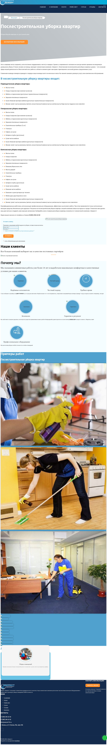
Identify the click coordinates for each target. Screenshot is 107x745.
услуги (24, 690)
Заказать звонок (92, 685)
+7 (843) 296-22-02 (6, 717)
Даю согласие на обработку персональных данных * (19, 231)
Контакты (102, 7)
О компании (53, 7)
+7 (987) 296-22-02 (6, 719)
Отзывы (92, 7)
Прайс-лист (74, 7)
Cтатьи (83, 7)
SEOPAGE (17, 740)
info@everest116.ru (6, 722)
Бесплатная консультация (14, 42)
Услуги (63, 7)
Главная (43, 7)
